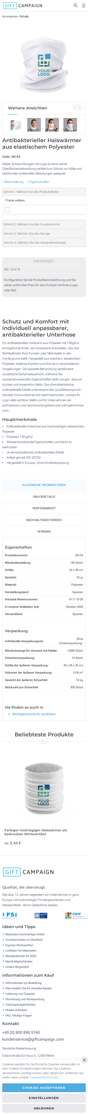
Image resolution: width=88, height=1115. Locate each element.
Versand (44, 531)
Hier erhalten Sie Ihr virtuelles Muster (28, 988)
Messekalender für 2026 (20, 956)
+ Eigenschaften (38, 182)
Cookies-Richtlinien (44, 1077)
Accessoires (10, 16)
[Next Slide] (79, 107)
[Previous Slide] (74, 107)
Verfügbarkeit (44, 508)
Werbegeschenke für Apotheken (34, 714)
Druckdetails (44, 496)
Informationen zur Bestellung (23, 982)
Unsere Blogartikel (17, 967)
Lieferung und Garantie (20, 993)
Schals (24, 16)
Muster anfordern (16, 1009)
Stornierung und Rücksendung (24, 999)
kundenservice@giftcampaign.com (33, 1039)
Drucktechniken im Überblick (24, 939)
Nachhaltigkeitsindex (44, 520)
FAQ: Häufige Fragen (18, 1015)
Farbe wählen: (15, 200)
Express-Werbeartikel (19, 945)
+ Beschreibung (12, 182)
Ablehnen (44, 1108)
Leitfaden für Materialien (21, 950)
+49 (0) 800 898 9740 (21, 1032)
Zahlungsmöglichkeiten (20, 1004)
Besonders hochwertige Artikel (24, 934)
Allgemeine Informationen (44, 485)
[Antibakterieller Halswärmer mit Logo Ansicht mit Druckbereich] (44, 60)
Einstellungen (44, 1098)
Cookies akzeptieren (44, 1087)
